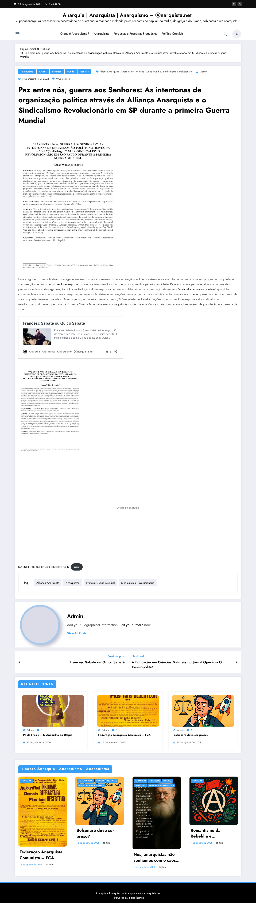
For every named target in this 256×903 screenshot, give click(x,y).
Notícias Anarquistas (91, 785)
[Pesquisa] (225, 34)
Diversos (56, 71)
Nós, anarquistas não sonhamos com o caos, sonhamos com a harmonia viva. (155, 857)
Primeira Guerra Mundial (148, 71)
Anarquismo (27, 71)
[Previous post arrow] (19, 662)
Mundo (70, 71)
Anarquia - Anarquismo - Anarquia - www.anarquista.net (128, 893)
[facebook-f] (234, 4)
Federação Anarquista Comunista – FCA (124, 735)
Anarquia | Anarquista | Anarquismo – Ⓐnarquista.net (127, 15)
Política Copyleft (172, 33)
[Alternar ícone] (17, 34)
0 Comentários (64, 78)
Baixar (76, 566)
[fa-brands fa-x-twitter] (240, 4)
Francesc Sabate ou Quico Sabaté (97, 662)
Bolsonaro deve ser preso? (190, 735)
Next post (138, 656)
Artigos (42, 71)
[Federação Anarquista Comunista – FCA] (128, 711)
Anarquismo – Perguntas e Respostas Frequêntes (125, 33)
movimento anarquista (63, 284)
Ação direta (85, 780)
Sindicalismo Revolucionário (178, 71)
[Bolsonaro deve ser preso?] (203, 711)
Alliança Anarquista (109, 71)
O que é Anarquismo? (74, 33)
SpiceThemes (136, 898)
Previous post (116, 656)
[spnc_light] (236, 33)
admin (203, 71)
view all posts (77, 633)
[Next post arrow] (237, 662)
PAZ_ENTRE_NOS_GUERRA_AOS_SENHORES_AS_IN (43, 566)
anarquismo (200, 294)
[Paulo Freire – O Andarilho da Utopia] (53, 711)
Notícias (84, 71)
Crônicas (140, 780)
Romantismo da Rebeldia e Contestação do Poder (212, 833)
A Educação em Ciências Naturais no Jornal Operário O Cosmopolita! (177, 665)
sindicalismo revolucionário (197, 289)
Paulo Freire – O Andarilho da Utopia (47, 735)
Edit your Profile (131, 625)
